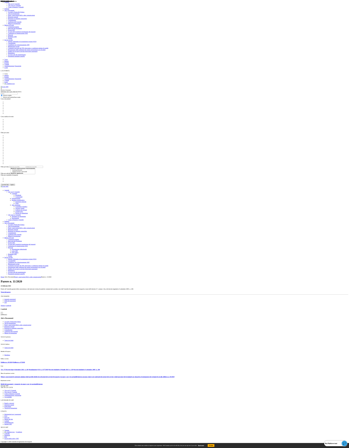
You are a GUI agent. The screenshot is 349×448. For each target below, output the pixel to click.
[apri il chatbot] (344, 443)
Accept (211, 445)
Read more (201, 445)
